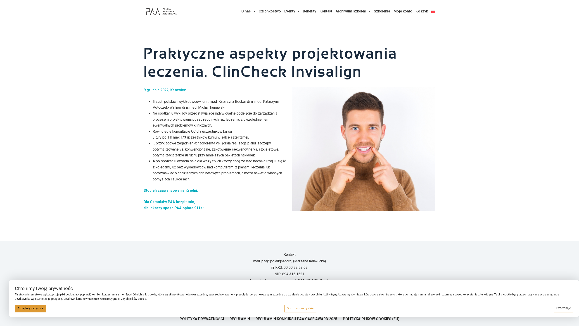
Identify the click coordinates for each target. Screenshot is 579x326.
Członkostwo (270, 11)
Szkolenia (382, 11)
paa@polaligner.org (276, 261)
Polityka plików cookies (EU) (371, 319)
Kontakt (326, 11)
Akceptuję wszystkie (30, 308)
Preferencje (563, 308)
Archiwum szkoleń (351, 11)
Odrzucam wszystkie (300, 308)
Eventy (289, 11)
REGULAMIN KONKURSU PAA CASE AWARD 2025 (296, 319)
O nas (246, 11)
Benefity (309, 11)
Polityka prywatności (202, 319)
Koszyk (422, 11)
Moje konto (403, 11)
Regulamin (240, 319)
